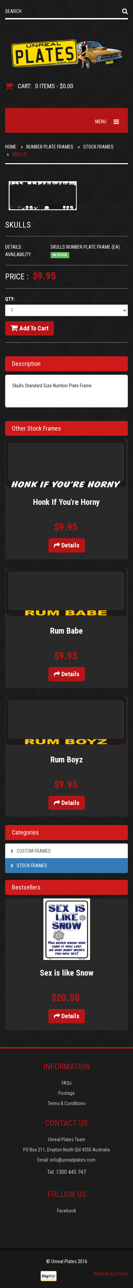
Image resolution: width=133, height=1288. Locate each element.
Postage (66, 1093)
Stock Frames (98, 147)
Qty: (10, 299)
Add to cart (33, 328)
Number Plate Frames (49, 147)
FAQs (67, 1083)
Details (69, 545)
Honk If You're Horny (66, 502)
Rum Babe (66, 631)
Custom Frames (33, 851)
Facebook (66, 1210)
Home (10, 147)
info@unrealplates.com (72, 1160)
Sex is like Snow (66, 973)
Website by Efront (111, 1273)
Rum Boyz (66, 759)
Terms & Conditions (67, 1103)
